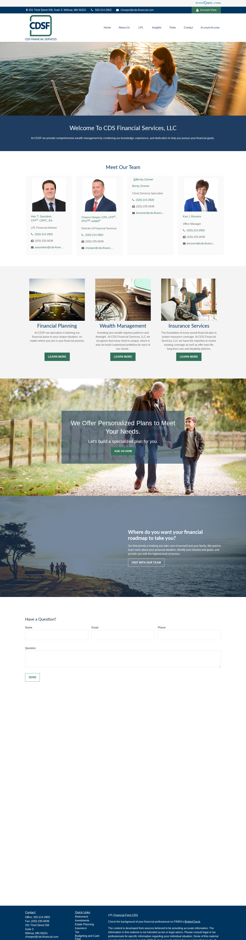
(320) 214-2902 (44, 234)
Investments (82, 920)
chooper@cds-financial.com (137, 10)
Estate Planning (84, 924)
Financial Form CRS (125, 915)
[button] (107, 28)
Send (32, 677)
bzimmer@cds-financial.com (150, 213)
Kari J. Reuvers (192, 216)
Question (30, 648)
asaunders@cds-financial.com (49, 247)
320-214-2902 (103, 10)
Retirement (81, 916)
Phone (162, 627)
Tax (77, 932)
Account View (208, 10)
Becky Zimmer (140, 186)
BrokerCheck (192, 921)
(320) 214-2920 (145, 199)
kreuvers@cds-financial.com (201, 243)
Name (28, 627)
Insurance (81, 928)
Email (95, 627)
